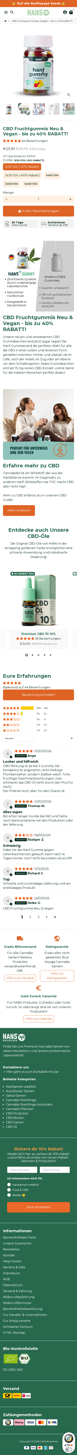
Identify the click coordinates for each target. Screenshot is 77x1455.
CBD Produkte (17, 1113)
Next (70, 64)
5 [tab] (50, 655)
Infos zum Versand (20, 978)
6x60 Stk (30, 184)
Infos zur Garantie (38, 1019)
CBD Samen (15, 1122)
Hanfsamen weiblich (21, 1086)
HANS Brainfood (49, 1441)
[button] (12, 141)
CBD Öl (11, 1127)
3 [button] (38, 917)
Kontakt (9, 1255)
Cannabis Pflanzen (20, 1109)
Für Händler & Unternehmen (25, 1315)
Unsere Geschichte (17, 1243)
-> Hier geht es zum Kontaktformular (31, 1072)
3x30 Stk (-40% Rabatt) (22, 175)
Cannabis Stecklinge (21, 1100)
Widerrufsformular (17, 1303)
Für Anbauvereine (16, 1321)
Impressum (11, 1273)
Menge (8, 192)
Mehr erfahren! (19, 510)
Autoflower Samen (20, 1091)
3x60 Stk (11, 184)
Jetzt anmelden (38, 1207)
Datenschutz (13, 1285)
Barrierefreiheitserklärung (22, 1309)
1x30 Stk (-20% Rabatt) (22, 167)
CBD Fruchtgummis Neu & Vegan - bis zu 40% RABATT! (42, 21)
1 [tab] (26, 655)
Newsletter (11, 1249)
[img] (24, 751)
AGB (6, 1279)
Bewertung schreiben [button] (38, 695)
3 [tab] (38, 655)
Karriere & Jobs (14, 1267)
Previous (6, 609)
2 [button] (30, 917)
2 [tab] (32, 655)
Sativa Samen (16, 1095)
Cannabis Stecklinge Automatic (29, 1104)
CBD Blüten (15, 1118)
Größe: (23, 160)
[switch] (68, 1450)
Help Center (12, 1261)
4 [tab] (44, 655)
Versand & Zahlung (17, 1291)
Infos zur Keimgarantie (57, 976)
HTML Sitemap (14, 1332)
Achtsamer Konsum (18, 1327)
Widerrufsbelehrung (19, 1297)
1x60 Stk (52, 175)
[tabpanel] (38, 609)
